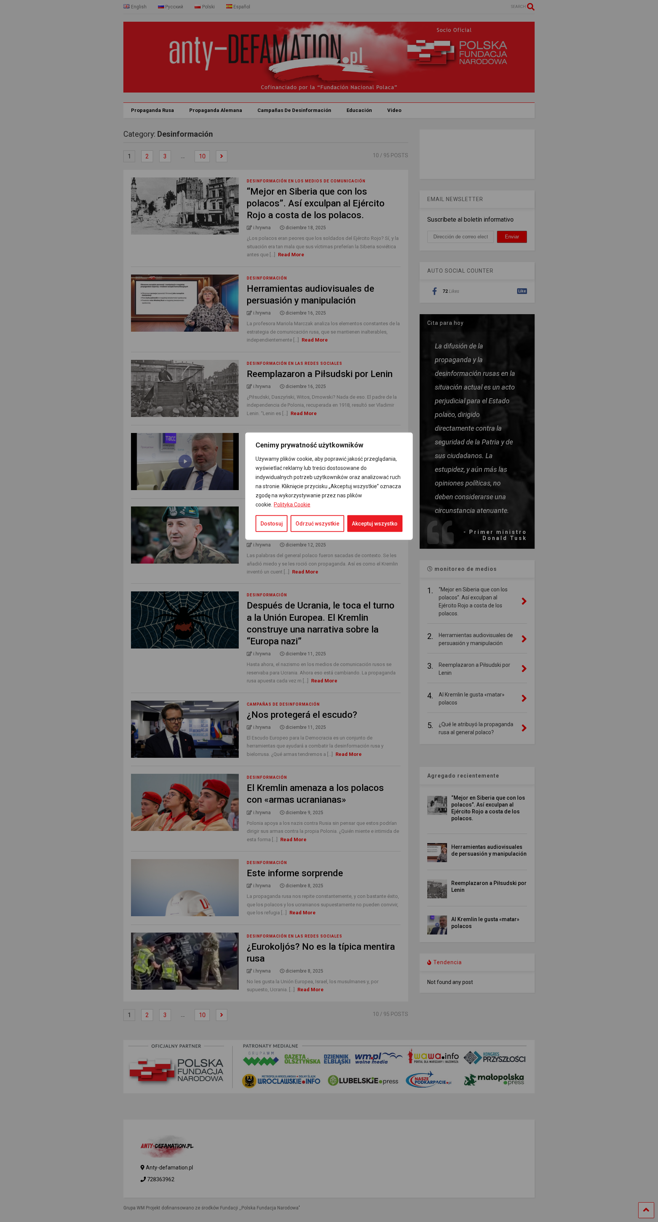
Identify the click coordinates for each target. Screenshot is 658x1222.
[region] (329, 730)
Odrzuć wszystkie (317, 523)
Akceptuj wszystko (375, 523)
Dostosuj (271, 523)
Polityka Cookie (292, 504)
